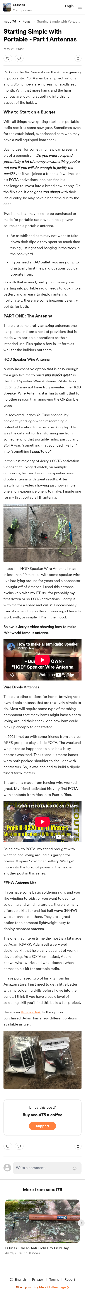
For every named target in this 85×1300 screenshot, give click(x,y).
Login (69, 6)
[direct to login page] (47, 1168)
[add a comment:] (19, 58)
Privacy (38, 1279)
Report (70, 1279)
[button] (79, 7)
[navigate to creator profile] (7, 7)
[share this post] (78, 58)
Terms (54, 1279)
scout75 (19, 5)
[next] (81, 1222)
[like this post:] (7, 58)
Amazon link (31, 1012)
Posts (26, 21)
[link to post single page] (42, 1228)
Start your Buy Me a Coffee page (41, 1287)
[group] (42, 1230)
